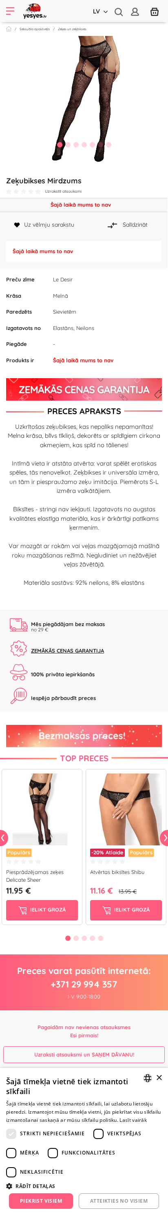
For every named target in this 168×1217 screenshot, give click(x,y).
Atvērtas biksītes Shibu (117, 872)
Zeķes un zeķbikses (72, 29)
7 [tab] (108, 144)
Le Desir (63, 279)
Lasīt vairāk (133, 1120)
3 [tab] (76, 144)
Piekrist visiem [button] (41, 1200)
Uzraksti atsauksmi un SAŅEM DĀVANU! (84, 1054)
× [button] (159, 1078)
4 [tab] (84, 144)
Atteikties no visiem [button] (119, 1200)
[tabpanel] (84, 99)
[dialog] (84, 1142)
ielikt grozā (47, 909)
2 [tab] (68, 144)
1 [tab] (59, 144)
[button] (84, 1186)
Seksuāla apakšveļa (35, 29)
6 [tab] (100, 144)
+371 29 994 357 (84, 984)
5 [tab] (92, 144)
